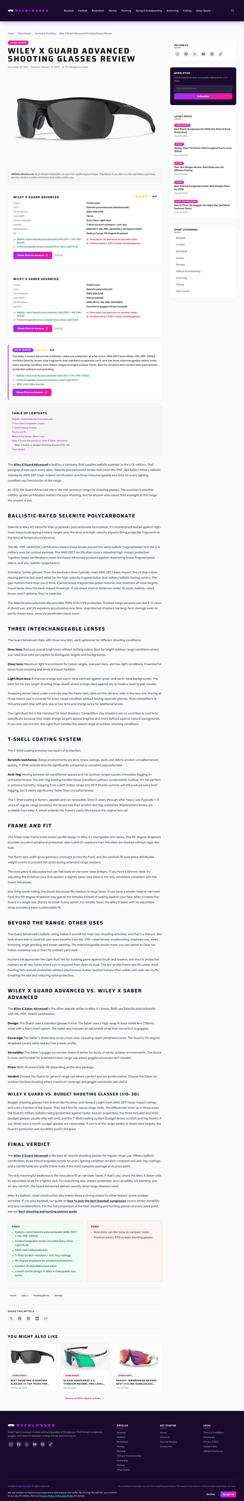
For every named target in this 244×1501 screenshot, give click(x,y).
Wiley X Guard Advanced (31, 464)
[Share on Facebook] (19, 1318)
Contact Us (166, 1446)
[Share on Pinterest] (28, 1318)
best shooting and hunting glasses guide (48, 1211)
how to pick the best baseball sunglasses (96, 1201)
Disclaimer (209, 1437)
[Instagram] (177, 54)
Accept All (228, 1494)
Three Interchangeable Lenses (28, 423)
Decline (210, 1494)
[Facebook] (186, 54)
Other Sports (203, 10)
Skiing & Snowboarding (149, 10)
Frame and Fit (19, 432)
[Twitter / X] (194, 54)
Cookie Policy (210, 1446)
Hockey (113, 10)
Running (126, 10)
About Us (165, 1437)
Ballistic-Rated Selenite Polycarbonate (32, 419)
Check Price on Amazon (30, 255)
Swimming (173, 10)
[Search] (233, 10)
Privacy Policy (211, 1441)
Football (82, 10)
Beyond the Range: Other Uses (28, 436)
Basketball (98, 10)
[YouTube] (203, 54)
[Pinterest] (212, 54)
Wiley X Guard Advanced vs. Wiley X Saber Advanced (39, 440)
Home (11, 33)
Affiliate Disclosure (213, 1451)
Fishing (187, 10)
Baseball (69, 10)
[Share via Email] (45, 1318)
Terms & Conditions (213, 1432)
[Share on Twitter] (11, 1318)
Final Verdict (18, 449)
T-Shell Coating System (24, 427)
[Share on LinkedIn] (37, 1318)
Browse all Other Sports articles (83, 1398)
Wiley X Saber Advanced (31, 1008)
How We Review (168, 1441)
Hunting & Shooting (45, 33)
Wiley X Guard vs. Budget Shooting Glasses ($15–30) (42, 445)
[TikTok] (220, 54)
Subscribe (203, 96)
